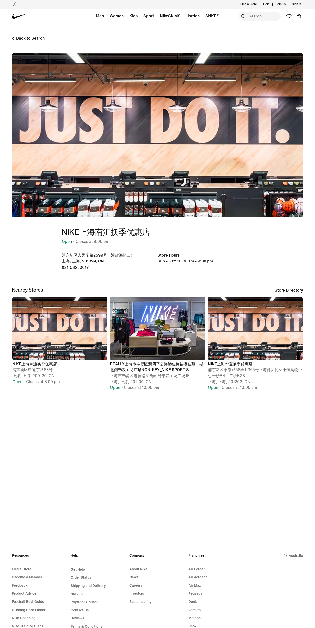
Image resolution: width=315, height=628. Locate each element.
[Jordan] (15, 4)
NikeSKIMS (170, 16)
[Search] (243, 16)
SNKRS (212, 16)
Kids (133, 16)
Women (117, 16)
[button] (59, 343)
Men (100, 16)
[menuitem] (270, 4)
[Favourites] (288, 16)
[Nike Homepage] (19, 16)
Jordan (193, 16)
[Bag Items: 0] (298, 16)
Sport (148, 16)
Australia (296, 556)
